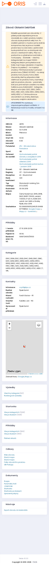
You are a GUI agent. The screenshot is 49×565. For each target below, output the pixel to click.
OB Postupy (8, 464)
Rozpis (7, 481)
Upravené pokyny (11, 493)
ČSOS (35, 562)
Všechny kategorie (11, 393)
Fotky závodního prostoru (14, 462)
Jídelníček (8, 486)
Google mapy (34, 209)
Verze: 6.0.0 (23, 558)
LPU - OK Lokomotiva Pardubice (27, 147)
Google (21, 376)
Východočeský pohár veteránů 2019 (28, 160)
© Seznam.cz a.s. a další (35, 374)
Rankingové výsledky (13, 395)
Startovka (8, 488)
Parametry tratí (10, 484)
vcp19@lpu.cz (25, 287)
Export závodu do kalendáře (15, 510)
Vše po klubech (10, 415)
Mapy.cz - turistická (27, 211)
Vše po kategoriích (11, 412)
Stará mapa (9, 457)
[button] (24, 345)
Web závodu (9, 455)
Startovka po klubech (13, 491)
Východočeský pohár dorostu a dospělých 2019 (30, 155)
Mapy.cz (28, 376)
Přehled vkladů (10, 438)
